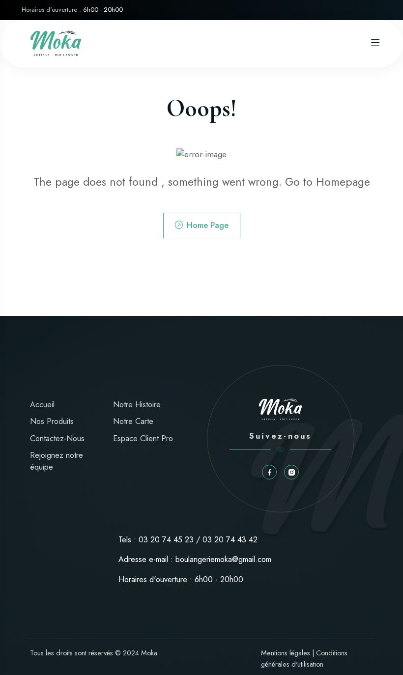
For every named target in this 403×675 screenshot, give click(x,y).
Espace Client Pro (143, 438)
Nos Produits (52, 421)
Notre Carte (133, 421)
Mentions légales (285, 653)
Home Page (208, 225)
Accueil (42, 404)
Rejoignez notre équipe (56, 461)
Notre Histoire (137, 404)
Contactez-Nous (57, 438)
